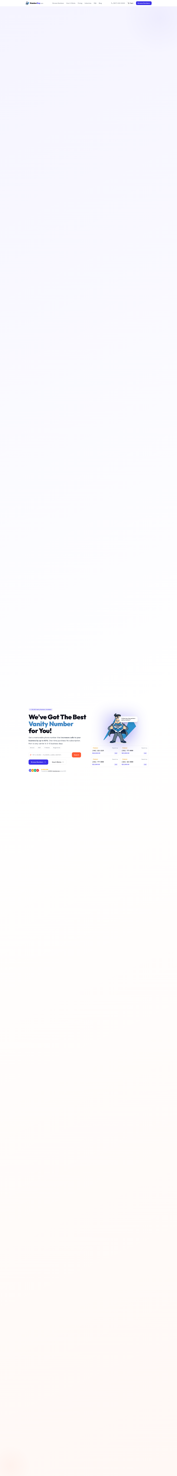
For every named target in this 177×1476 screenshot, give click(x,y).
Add (116, 753)
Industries (88, 3)
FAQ (95, 3)
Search (76, 755)
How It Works (70, 3)
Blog (100, 3)
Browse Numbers (58, 3)
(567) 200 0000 (119, 3)
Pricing (80, 3)
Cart (131, 3)
